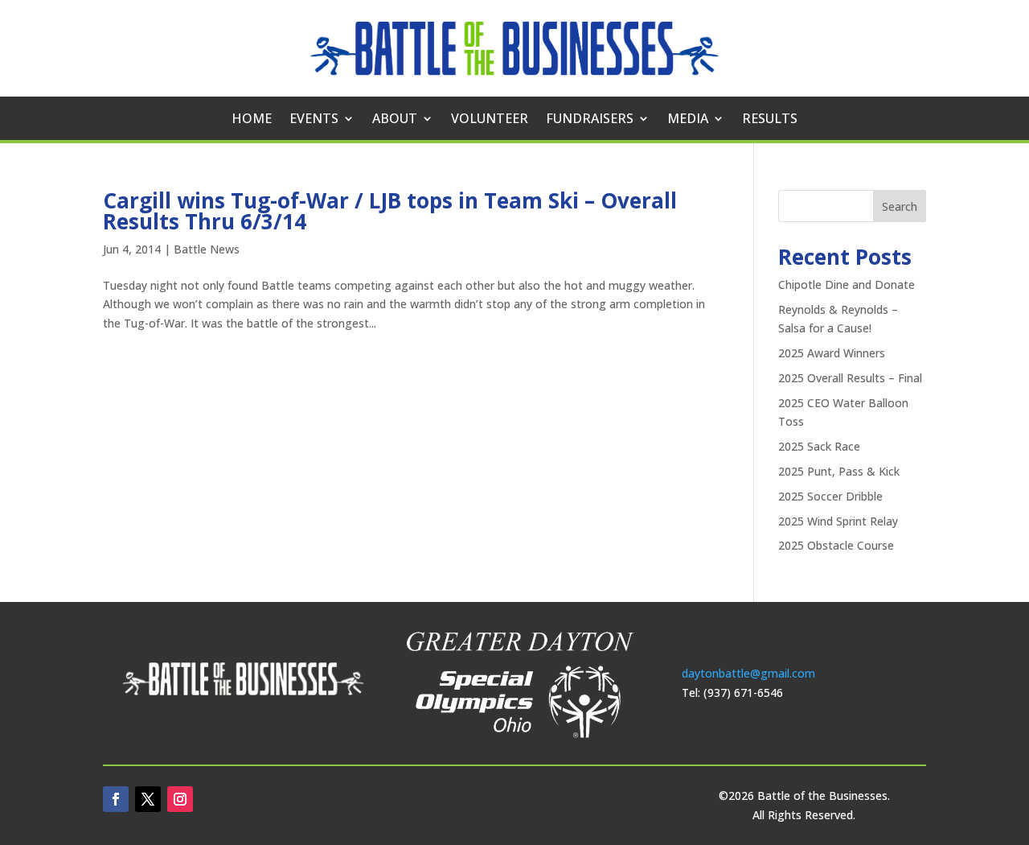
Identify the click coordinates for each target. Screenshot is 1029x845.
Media (687, 120)
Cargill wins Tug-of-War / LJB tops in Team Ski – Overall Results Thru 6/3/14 (390, 211)
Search (899, 206)
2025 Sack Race (819, 446)
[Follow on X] (148, 799)
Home (252, 120)
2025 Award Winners (831, 353)
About (394, 120)
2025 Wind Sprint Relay (838, 521)
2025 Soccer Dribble (830, 496)
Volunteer (489, 120)
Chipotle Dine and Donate (846, 284)
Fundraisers (589, 120)
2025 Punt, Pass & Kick (839, 471)
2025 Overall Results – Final (850, 377)
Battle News (207, 249)
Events (313, 120)
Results (769, 120)
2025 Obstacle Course (836, 545)
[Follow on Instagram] (180, 799)
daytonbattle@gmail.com (748, 673)
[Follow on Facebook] (116, 799)
